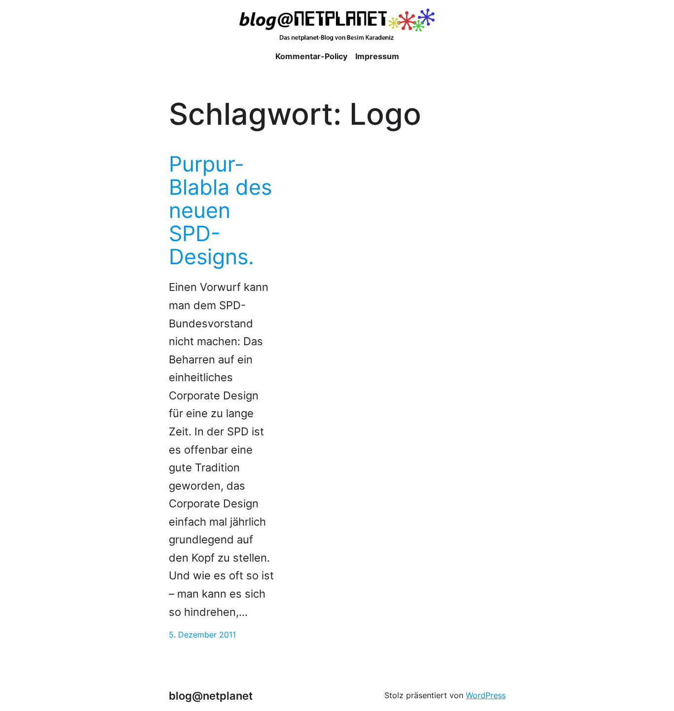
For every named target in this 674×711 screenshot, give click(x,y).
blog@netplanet (211, 695)
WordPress (486, 695)
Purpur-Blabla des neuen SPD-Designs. (220, 210)
